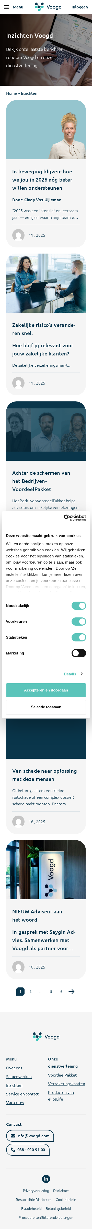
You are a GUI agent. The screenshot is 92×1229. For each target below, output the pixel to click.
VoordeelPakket (62, 1075)
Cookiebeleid (66, 1200)
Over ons (14, 1068)
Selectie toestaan (46, 707)
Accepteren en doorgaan (46, 690)
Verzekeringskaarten (66, 1083)
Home (11, 93)
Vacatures (15, 1102)
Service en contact (22, 1094)
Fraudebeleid (31, 1209)
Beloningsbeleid (58, 1209)
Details (70, 674)
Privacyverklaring (36, 1191)
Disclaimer (61, 1191)
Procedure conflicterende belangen (46, 1217)
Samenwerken (19, 1076)
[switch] (79, 621)
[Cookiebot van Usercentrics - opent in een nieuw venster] (65, 518)
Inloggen (80, 7)
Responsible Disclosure (33, 1200)
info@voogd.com (33, 1136)
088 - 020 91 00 (31, 1150)
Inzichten (14, 1085)
